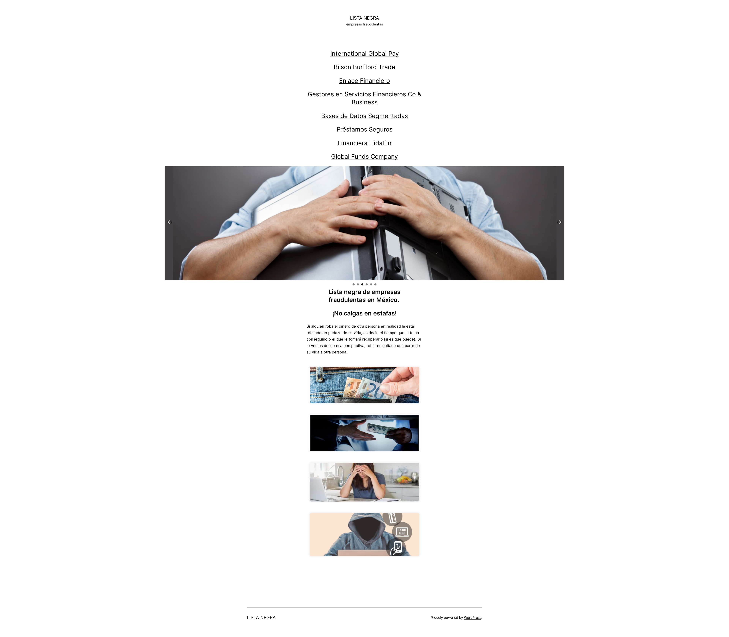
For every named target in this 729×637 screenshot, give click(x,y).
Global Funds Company (364, 156)
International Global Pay (364, 53)
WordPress (472, 618)
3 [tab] (362, 284)
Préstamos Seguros (365, 129)
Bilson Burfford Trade (364, 67)
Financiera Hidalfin (364, 143)
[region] (364, 223)
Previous (170, 222)
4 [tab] (367, 284)
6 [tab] (375, 284)
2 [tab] (358, 284)
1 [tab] (354, 284)
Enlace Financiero (364, 80)
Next (559, 222)
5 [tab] (371, 284)
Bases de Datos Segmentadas (364, 116)
